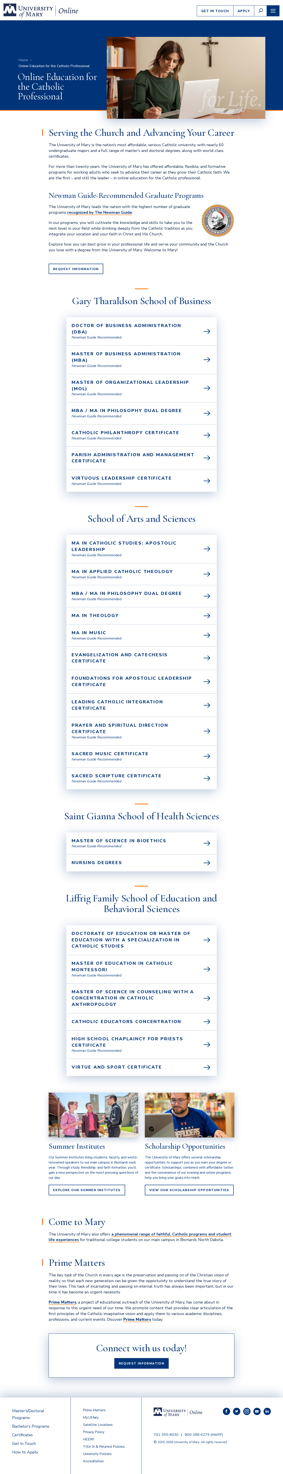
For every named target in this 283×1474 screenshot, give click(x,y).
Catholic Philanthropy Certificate (126, 433)
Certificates (22, 1435)
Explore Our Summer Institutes (87, 1190)
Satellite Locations (98, 1424)
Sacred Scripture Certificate (117, 776)
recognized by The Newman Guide (99, 212)
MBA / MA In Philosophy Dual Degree (127, 593)
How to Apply (25, 1452)
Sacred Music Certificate (110, 754)
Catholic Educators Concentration (126, 1022)
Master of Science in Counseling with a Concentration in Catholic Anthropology (133, 998)
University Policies (97, 1453)
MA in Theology (95, 616)
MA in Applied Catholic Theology (122, 572)
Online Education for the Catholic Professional (54, 66)
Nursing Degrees (97, 863)
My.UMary (91, 1417)
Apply (244, 11)
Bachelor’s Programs (30, 1426)
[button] (260, 10)
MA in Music (89, 633)
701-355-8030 (166, 1434)
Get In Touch (215, 11)
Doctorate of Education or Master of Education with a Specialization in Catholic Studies (131, 940)
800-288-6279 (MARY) (204, 1434)
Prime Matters (94, 1410)
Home (23, 60)
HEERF (88, 1439)
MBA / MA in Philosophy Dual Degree (127, 411)
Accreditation (93, 1461)
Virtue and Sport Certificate (117, 1067)
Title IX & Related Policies (104, 1446)
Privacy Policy (93, 1432)
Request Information (76, 269)
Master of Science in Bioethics (119, 841)
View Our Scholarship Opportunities (189, 1190)
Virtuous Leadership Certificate (122, 478)
